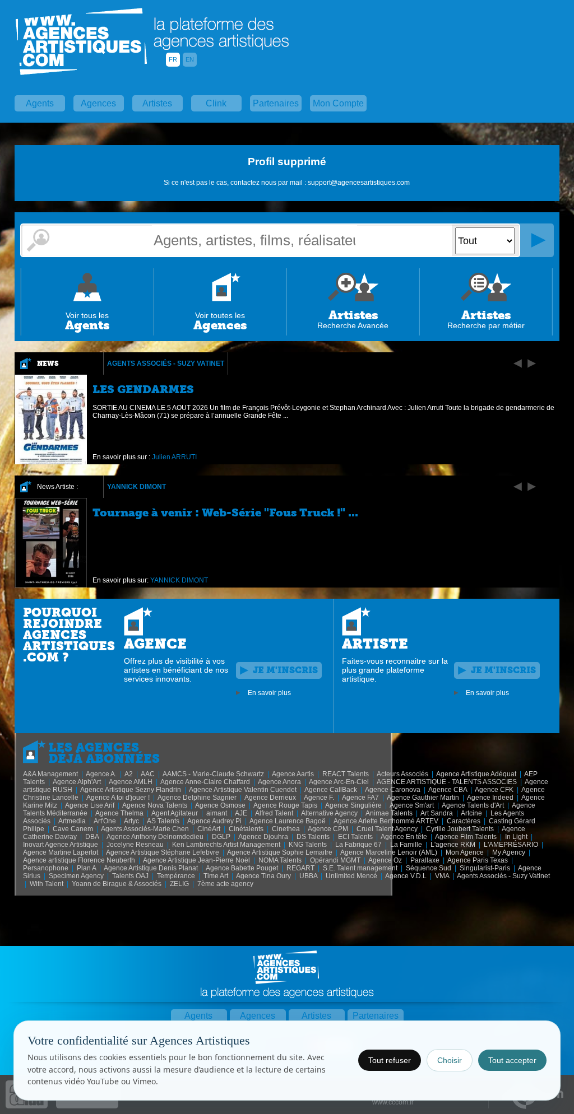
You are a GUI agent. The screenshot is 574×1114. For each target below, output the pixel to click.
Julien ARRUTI (174, 457)
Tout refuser (389, 1060)
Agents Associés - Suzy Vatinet (165, 363)
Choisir (449, 1060)
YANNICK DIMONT (136, 487)
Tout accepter (512, 1060)
